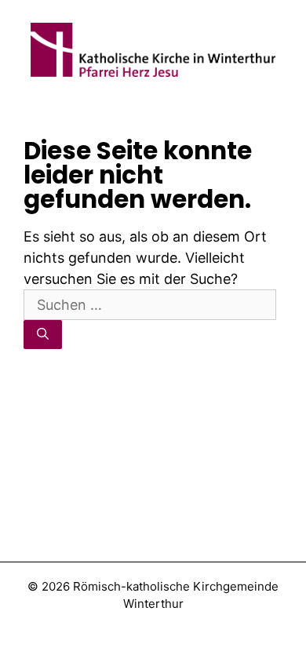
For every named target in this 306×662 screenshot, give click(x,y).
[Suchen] (43, 334)
